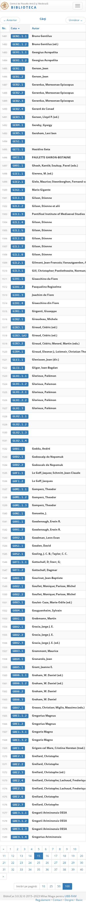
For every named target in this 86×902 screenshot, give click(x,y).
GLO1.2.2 (20, 400)
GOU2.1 (18, 586)
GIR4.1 (18, 351)
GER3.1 (18, 117)
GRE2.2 (18, 764)
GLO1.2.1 (20, 392)
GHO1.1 (18, 165)
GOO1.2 (18, 529)
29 (73, 862)
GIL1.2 (18, 206)
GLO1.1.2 (20, 384)
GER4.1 (18, 125)
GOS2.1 (18, 554)
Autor (35, 28)
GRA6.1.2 (20, 683)
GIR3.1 (18, 327)
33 (21, 869)
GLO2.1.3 (20, 432)
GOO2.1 (18, 537)
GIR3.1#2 (20, 335)
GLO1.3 (18, 408)
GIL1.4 (18, 222)
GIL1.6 (18, 238)
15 (38, 856)
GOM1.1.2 (20, 497)
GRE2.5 (18, 788)
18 (64, 856)
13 (21, 856)
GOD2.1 (18, 456)
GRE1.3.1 (20, 732)
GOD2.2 (18, 465)
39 (73, 869)
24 (30, 862)
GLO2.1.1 (20, 416)
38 (64, 869)
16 (47, 856)
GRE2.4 (18, 780)
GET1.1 (18, 149)
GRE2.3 (18, 772)
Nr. (4, 28)
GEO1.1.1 (20, 52)
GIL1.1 (18, 197)
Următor (76, 20)
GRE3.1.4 (20, 837)
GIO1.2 (18, 287)
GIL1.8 (18, 254)
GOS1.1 (18, 545)
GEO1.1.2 (20, 60)
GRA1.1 (18, 618)
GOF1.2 (18, 481)
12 (12, 856)
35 (38, 869)
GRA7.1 (18, 707)
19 (73, 856)
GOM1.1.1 (20, 489)
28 (64, 862)
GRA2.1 (18, 626)
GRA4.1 (18, 659)
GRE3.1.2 (20, 821)
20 (81, 856)
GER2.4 (18, 109)
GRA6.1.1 (20, 675)
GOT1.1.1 (20, 562)
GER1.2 (18, 76)
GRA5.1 (18, 667)
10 (74, 849)
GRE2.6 (18, 796)
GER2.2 (18, 92)
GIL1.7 (18, 246)
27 (55, 862)
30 (81, 862)
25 (38, 862)
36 (47, 869)
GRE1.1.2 (20, 715)
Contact (57, 900)
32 (12, 869)
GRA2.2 (18, 635)
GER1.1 (18, 68)
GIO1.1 (18, 278)
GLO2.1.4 (20, 440)
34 (30, 869)
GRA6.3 (18, 699)
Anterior (10, 20)
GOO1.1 (18, 521)
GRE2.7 (18, 804)
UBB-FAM (71, 896)
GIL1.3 (18, 214)
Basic (79, 900)
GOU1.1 (18, 578)
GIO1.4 (18, 303)
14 (30, 856)
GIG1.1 (18, 190)
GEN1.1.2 (20, 44)
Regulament (43, 900)
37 (55, 869)
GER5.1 (18, 133)
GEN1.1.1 (20, 36)
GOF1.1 (18, 473)
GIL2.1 (18, 262)
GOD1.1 (18, 448)
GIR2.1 (18, 319)
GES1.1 (18, 141)
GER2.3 (18, 100)
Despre (69, 900)
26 (47, 862)
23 (21, 862)
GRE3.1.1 (20, 812)
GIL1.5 (18, 230)
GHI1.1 (18, 157)
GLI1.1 (18, 368)
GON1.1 (18, 513)
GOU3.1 (18, 602)
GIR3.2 (18, 343)
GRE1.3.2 (20, 740)
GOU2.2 (18, 594)
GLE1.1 (18, 359)
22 (12, 862)
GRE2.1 (18, 756)
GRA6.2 (18, 691)
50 (58, 886)
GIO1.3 (18, 295)
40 (81, 869)
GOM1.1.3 (20, 505)
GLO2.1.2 (20, 424)
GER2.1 (18, 84)
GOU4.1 (18, 610)
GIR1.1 (18, 311)
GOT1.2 (18, 570)
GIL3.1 (18, 270)
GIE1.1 (18, 173)
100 (67, 886)
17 (55, 856)
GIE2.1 (18, 181)
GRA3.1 (18, 651)
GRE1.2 (18, 723)
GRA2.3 (18, 642)
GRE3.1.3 (20, 829)
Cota (14, 28)
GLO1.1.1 (20, 376)
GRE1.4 (18, 748)
